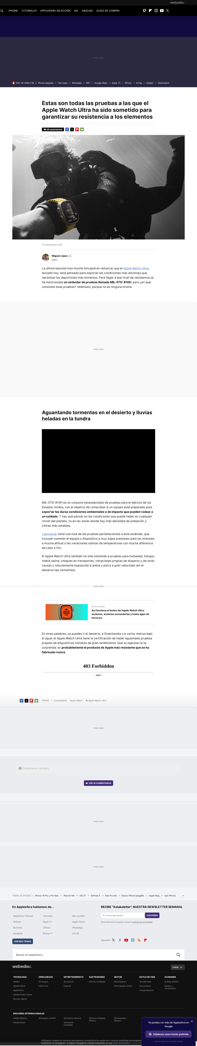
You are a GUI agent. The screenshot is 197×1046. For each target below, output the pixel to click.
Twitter (167, 10)
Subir (175, 967)
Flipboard (150, 10)
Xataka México (20, 1018)
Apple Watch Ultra (136, 268)
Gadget (149, 83)
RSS (139, 939)
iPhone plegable (45, 83)
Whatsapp (77, 83)
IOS (76, 10)
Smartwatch (163, 83)
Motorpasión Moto (123, 986)
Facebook (67, 129)
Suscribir (152, 915)
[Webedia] (177, 2)
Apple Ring (154, 895)
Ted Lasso (63, 83)
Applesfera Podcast (23, 916)
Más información (121, 1043)
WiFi (88, 83)
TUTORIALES (29, 10)
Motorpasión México (120, 1019)
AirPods (17, 921)
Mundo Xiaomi (20, 999)
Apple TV (116, 83)
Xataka (16, 981)
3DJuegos (43, 981)
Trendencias (145, 981)
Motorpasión (120, 981)
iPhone (128, 83)
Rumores (17, 927)
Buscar (178, 955)
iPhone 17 (47, 933)
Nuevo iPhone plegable (133, 895)
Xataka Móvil (19, 986)
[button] (61, 256)
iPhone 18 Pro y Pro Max (47, 895)
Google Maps (100, 83)
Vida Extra (43, 986)
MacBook (18, 933)
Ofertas (46, 927)
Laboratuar (49, 534)
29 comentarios (54, 129)
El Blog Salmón (172, 981)
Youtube (162, 10)
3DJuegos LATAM (47, 1018)
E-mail (82, 129)
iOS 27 (83, 895)
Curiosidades (60, 700)
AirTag (139, 83)
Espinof (67, 986)
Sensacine (69, 981)
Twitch (145, 10)
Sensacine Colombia (69, 1023)
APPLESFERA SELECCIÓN (55, 10)
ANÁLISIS (87, 10)
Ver (100, 783)
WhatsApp (77, 927)
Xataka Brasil (19, 1022)
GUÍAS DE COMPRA (108, 10)
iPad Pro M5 (111, 895)
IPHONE (13, 10)
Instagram (156, 10)
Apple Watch (76, 700)
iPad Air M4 (69, 895)
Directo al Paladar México (97, 1019)
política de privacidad (142, 922)
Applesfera (18, 990)
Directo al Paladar (97, 981)
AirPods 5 (96, 895)
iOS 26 (75, 933)
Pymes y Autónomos (170, 987)
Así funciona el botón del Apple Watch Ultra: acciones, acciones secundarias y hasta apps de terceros (120, 614)
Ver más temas (22, 941)
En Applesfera (98, 607)
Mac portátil (78, 916)
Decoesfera (145, 986)
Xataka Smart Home (22, 994)
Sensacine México (72, 1018)
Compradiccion (146, 990)
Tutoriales (47, 916)
